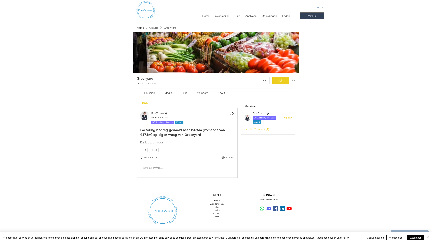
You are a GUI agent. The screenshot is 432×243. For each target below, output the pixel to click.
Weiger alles (395, 237)
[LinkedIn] (282, 208)
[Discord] (268, 208)
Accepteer (415, 237)
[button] (285, 15)
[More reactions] (154, 150)
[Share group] (293, 80)
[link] (148, 92)
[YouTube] (289, 208)
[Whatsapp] (262, 208)
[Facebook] (275, 208)
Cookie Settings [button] (375, 237)
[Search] (265, 80)
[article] (187, 143)
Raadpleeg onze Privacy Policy (332, 237)
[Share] (232, 113)
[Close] (428, 237)
